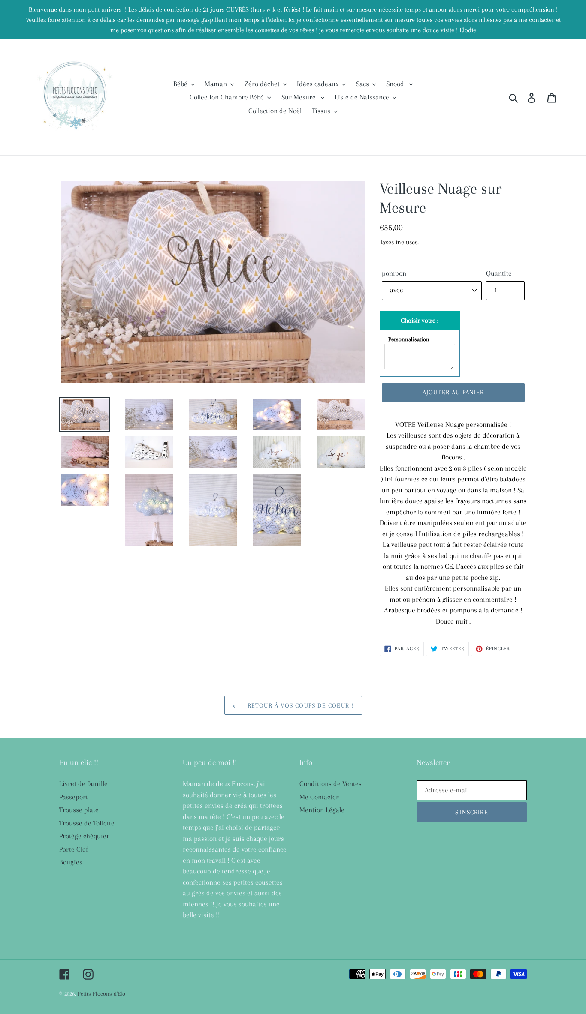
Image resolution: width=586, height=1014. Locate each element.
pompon (394, 273)
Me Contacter (319, 797)
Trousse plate (79, 810)
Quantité (499, 273)
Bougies (70, 862)
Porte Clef (73, 849)
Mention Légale (321, 810)
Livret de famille (83, 784)
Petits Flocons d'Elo (101, 993)
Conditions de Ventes (330, 784)
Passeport (73, 797)
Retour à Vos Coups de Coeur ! (299, 705)
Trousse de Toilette (87, 823)
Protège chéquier (84, 836)
